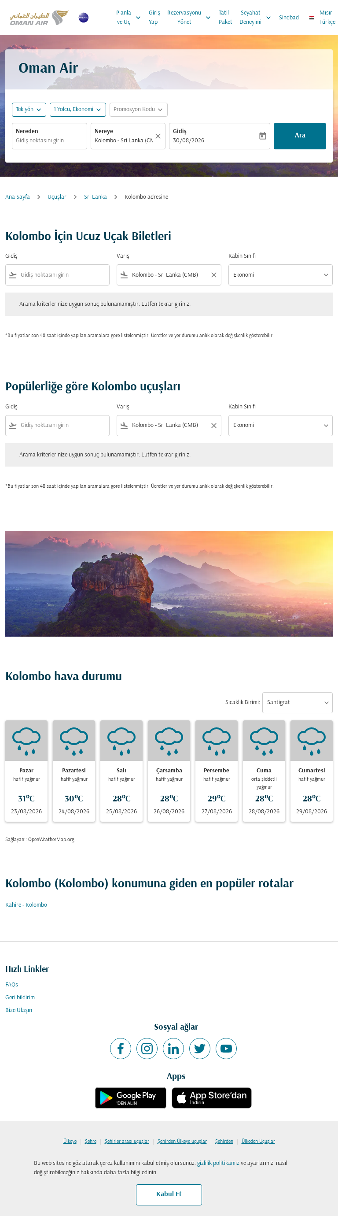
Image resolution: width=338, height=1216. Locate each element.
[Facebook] (120, 1048)
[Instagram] (147, 1048)
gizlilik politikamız (218, 1163)
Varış (123, 256)
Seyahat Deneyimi (256, 18)
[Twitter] (199, 1048)
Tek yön (24, 109)
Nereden (27, 131)
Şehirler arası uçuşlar (127, 1141)
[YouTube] (226, 1048)
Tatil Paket (225, 18)
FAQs (11, 985)
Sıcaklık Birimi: (242, 702)
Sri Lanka (95, 197)
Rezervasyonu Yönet (190, 18)
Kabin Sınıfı (242, 256)
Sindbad (289, 18)
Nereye (104, 131)
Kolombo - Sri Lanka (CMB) (124, 140)
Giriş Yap (154, 18)
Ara (300, 135)
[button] (78, 110)
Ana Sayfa (17, 197)
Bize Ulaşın (18, 1010)
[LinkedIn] (173, 1048)
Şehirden (224, 1141)
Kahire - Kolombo (26, 905)
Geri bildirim (20, 997)
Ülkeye (70, 1141)
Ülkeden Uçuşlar (258, 1141)
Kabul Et (169, 1194)
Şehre (90, 1141)
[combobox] (63, 275)
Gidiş (180, 131)
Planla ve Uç (129, 18)
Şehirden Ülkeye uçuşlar (182, 1141)
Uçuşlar (57, 197)
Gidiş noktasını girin (40, 140)
